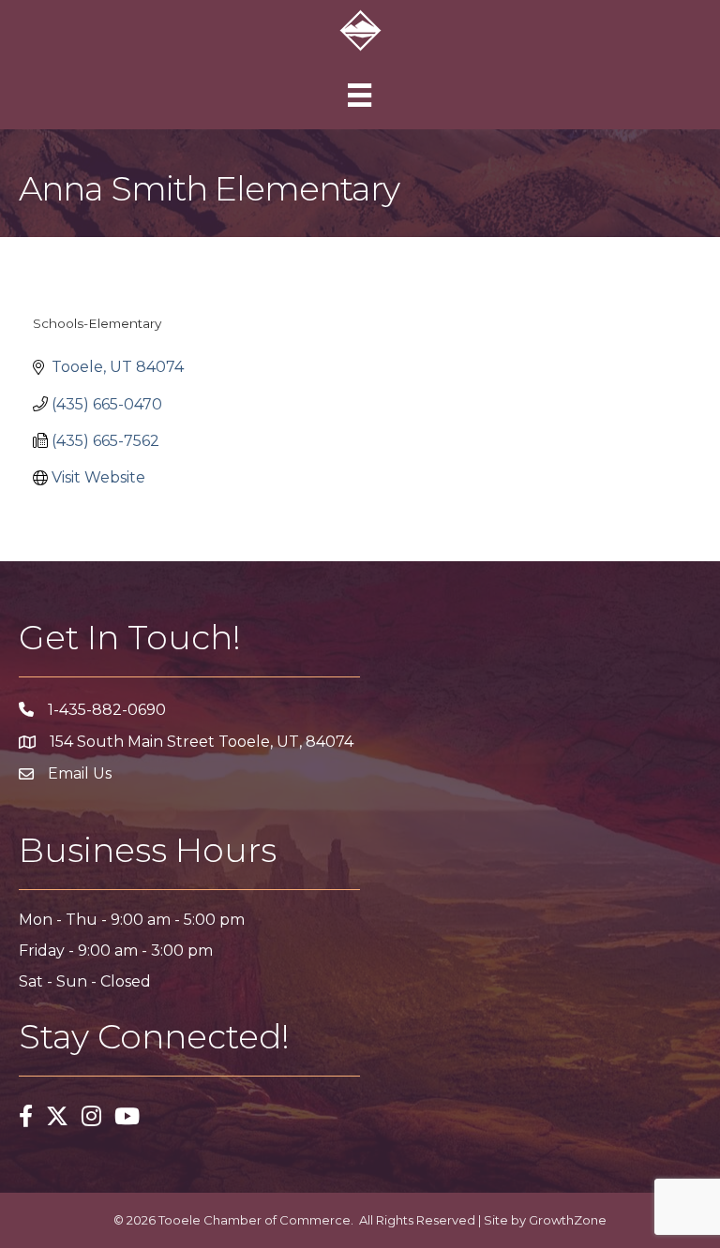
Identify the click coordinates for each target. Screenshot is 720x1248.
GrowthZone (568, 1219)
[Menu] (359, 95)
